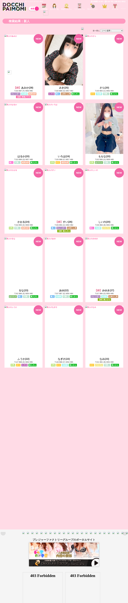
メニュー (123, 5)
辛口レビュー (92, 9)
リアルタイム (79, 9)
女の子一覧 (54, 9)
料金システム (66, 9)
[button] (124, 532)
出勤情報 (44, 9)
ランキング (104, 9)
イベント (115, 9)
